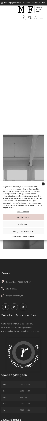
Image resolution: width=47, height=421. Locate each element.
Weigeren (23, 224)
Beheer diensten (23, 212)
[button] (43, 184)
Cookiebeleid (17, 236)
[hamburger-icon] (41, 18)
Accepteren (24, 217)
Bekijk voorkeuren (24, 231)
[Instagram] (14, 306)
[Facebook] (5, 306)
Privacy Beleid (28, 236)
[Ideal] (23, 306)
